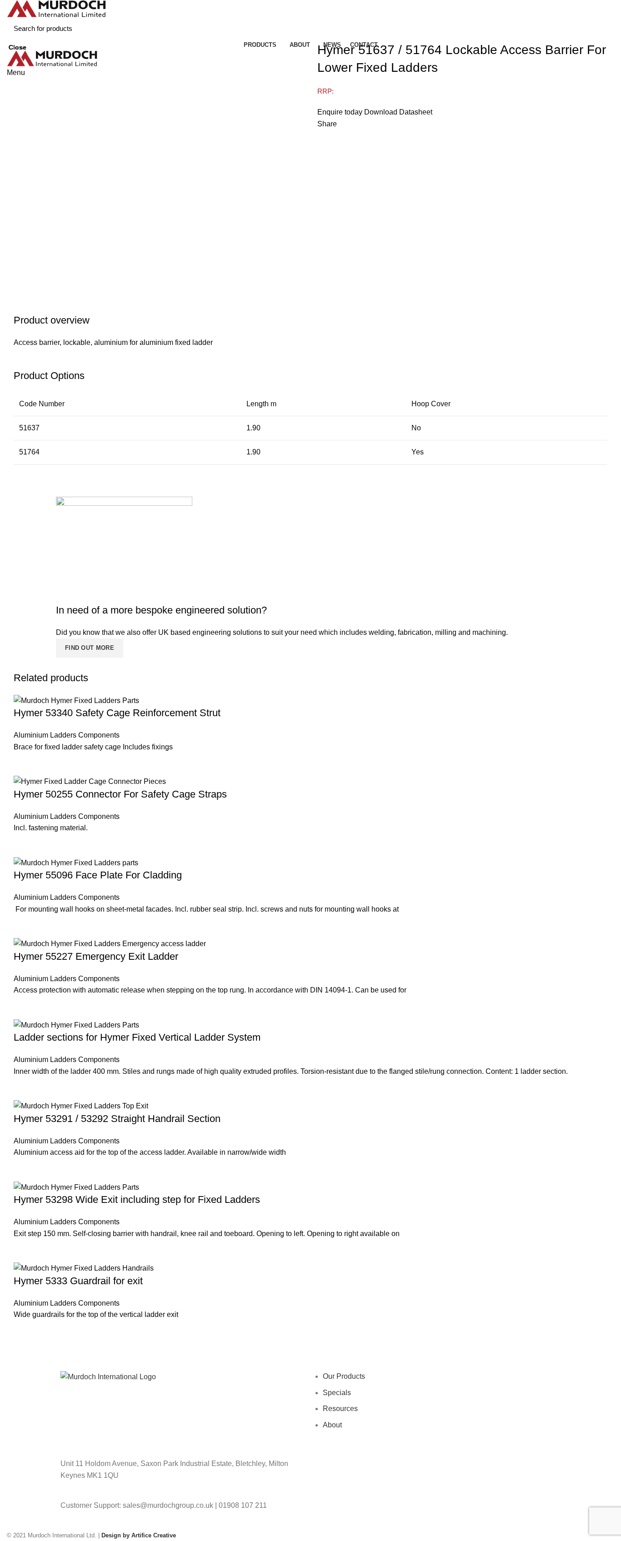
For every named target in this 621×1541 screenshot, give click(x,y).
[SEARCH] (602, 28)
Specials (337, 1392)
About (332, 1425)
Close (17, 47)
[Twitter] (351, 1469)
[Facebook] (326, 1469)
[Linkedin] (400, 1469)
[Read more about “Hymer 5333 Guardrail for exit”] (25, 1332)
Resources (340, 1408)
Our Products (344, 1376)
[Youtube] (375, 1469)
